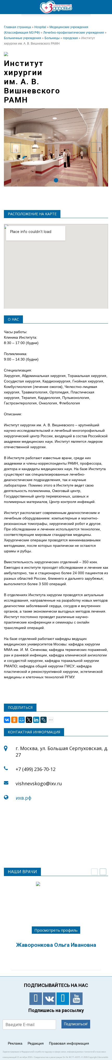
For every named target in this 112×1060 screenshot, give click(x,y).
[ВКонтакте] (7, 720)
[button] (104, 7)
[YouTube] (76, 998)
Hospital (40, 27)
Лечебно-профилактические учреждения (73, 32)
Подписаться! (76, 1024)
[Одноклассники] (14, 720)
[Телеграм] (63, 998)
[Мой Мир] (21, 720)
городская (70, 38)
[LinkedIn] (36, 720)
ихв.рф (24, 798)
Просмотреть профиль (56, 930)
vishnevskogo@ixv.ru (39, 783)
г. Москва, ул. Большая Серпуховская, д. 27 (62, 751)
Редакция (36, 1043)
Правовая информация (69, 1043)
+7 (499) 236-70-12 (35, 769)
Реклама (15, 1043)
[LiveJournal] (43, 720)
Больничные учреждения (22, 38)
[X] (29, 720)
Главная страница (17, 27)
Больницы (52, 38)
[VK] (49, 998)
